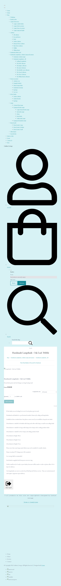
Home (8, 10)
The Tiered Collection (21, 72)
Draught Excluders (17, 83)
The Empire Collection (21, 65)
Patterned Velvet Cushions (19, 43)
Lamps (11, 103)
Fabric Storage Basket (18, 85)
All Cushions (16, 34)
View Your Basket (24, 363)
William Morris (17, 50)
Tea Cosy (15, 92)
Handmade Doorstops (18, 87)
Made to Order (10, 136)
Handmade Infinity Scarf (15, 52)
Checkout (21, 283)
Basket (13, 283)
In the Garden (13, 94)
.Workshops (12, 17)
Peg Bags (15, 89)
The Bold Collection (21, 63)
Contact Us (9, 140)
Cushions (12, 32)
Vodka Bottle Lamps (21, 118)
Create (43, 565)
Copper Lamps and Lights (19, 30)
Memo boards (13, 123)
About (8, 12)
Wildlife (15, 48)
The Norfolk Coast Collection (23, 70)
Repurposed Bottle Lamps (19, 107)
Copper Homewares (14, 21)
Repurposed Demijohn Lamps (20, 120)
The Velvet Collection (21, 74)
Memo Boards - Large (18, 125)
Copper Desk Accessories (19, 26)
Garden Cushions (17, 41)
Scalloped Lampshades (21, 61)
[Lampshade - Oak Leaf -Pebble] (6, 374)
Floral (15, 39)
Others (18, 114)
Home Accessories (14, 78)
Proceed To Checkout (35, 363)
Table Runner (13, 131)
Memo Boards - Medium (19, 127)
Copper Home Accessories (19, 28)
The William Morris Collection (23, 76)
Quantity (6, 396)
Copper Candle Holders (19, 23)
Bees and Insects (17, 37)
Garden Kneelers (17, 98)
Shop (8, 15)
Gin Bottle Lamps (20, 112)
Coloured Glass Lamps (18, 105)
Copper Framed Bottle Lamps (23, 109)
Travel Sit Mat (13, 134)
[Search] (31, 343)
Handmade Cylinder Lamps (19, 56)
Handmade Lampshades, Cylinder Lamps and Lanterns (22, 54)
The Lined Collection (21, 67)
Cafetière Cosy (17, 81)
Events (8, 138)
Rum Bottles (19, 116)
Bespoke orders (13, 19)
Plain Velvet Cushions (18, 45)
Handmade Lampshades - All (20, 59)
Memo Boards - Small (18, 129)
